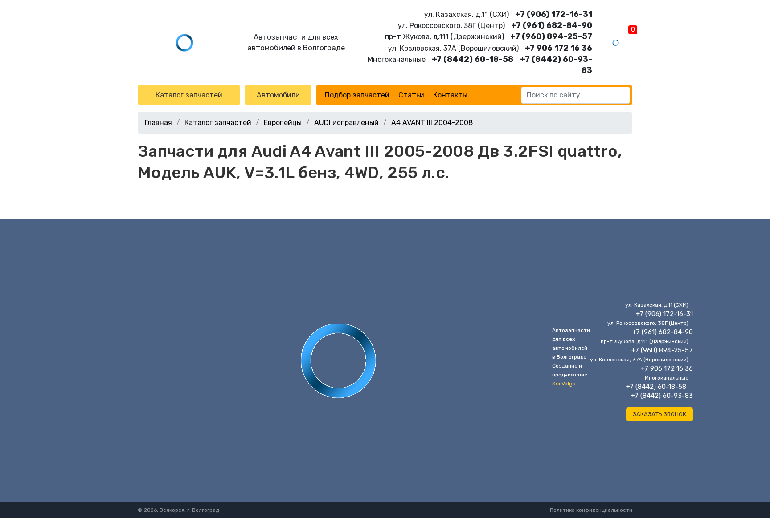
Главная (158, 122)
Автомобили (278, 95)
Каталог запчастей (189, 95)
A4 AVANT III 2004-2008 (432, 122)
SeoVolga (564, 383)
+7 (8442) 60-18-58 (472, 59)
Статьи (411, 95)
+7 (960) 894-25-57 (551, 36)
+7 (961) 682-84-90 (551, 25)
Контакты (450, 95)
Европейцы (283, 122)
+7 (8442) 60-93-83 (662, 396)
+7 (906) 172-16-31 (553, 14)
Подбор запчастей (357, 95)
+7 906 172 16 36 (558, 48)
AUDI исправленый (346, 122)
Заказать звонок (659, 414)
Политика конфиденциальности (591, 510)
